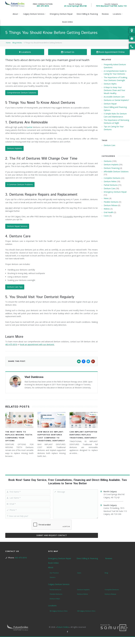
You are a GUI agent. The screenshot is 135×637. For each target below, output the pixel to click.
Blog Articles (17, 43)
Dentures (108, 161)
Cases (106, 215)
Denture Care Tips (15, 287)
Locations (26, 52)
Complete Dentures (112, 178)
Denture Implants (14, 148)
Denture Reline (110, 181)
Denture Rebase (111, 205)
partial (29, 127)
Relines (107, 208)
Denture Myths (110, 83)
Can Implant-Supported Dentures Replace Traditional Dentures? (83, 435)
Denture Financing (111, 168)
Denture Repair (110, 103)
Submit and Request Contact (51, 535)
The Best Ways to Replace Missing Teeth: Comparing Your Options (19, 436)
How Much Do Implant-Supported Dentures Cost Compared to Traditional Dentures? (51, 436)
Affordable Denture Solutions (116, 171)
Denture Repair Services (17, 226)
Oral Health (108, 212)
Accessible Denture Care (114, 96)
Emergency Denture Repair (115, 192)
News (106, 198)
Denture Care (109, 145)
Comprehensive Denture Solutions (21, 92)
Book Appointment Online (112, 52)
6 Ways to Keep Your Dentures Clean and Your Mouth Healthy (114, 90)
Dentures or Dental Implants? (116, 100)
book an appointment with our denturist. (37, 344)
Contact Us (68, 52)
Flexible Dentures (111, 202)
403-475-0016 (43, 6)
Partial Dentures (111, 185)
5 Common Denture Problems (20, 184)
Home (8, 43)
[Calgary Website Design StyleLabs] (114, 627)
